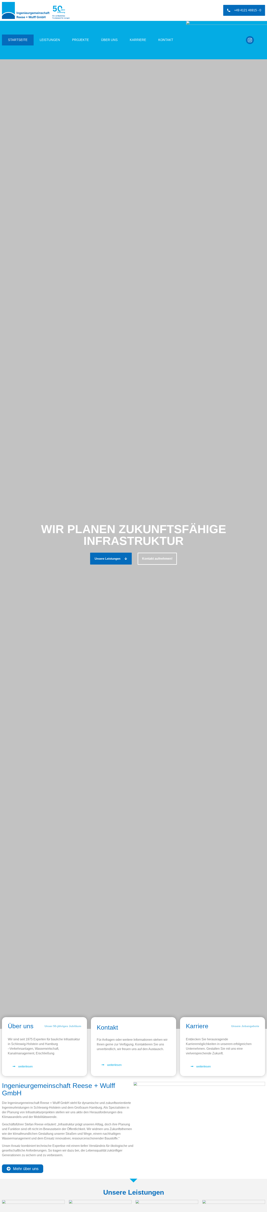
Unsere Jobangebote (245, 1026)
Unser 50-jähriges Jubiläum (63, 1026)
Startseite (18, 40)
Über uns (109, 40)
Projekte (80, 40)
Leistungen (50, 40)
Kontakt (165, 40)
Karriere (138, 40)
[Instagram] (250, 40)
